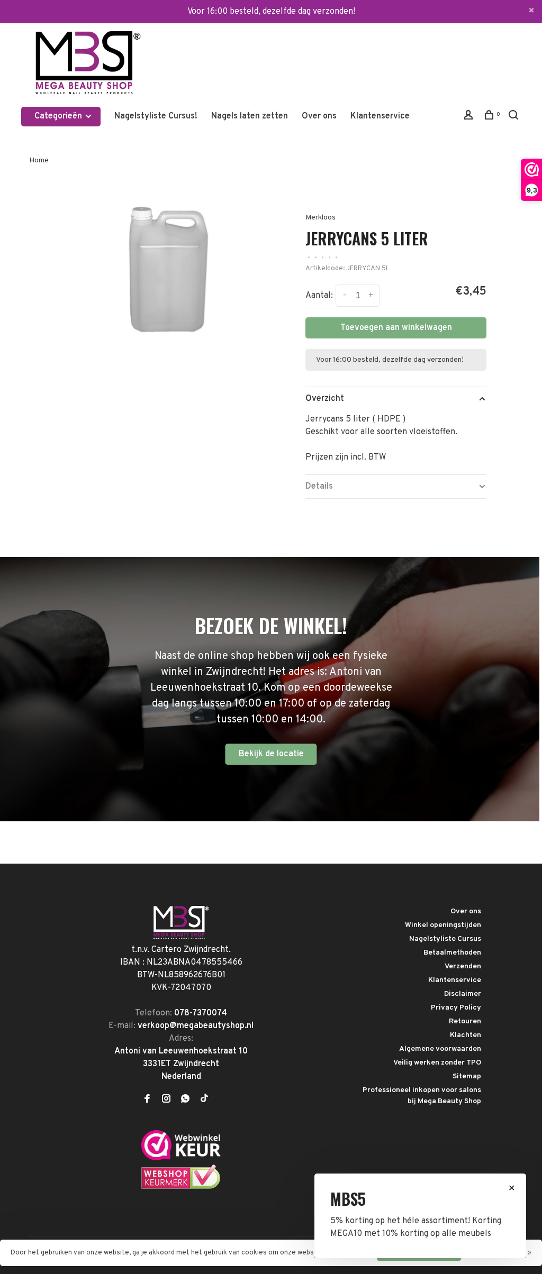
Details (319, 486)
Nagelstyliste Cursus (445, 938)
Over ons (319, 116)
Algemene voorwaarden (440, 1048)
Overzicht (324, 398)
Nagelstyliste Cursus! (155, 116)
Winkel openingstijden (443, 925)
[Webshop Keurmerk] (181, 1187)
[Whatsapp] (185, 1100)
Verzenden (463, 966)
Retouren (465, 1021)
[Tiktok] (204, 1100)
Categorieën (59, 116)
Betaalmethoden (452, 952)
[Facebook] (147, 1100)
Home (39, 160)
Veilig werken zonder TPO (437, 1062)
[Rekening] (470, 117)
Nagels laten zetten (249, 116)
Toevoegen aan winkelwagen (396, 328)
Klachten (465, 1035)
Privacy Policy (456, 1007)
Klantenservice (380, 116)
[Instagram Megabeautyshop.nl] (166, 1100)
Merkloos (320, 217)
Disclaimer (462, 993)
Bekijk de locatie (271, 754)
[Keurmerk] (181, 1158)
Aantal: (319, 296)
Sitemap (467, 1076)
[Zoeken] (515, 117)
